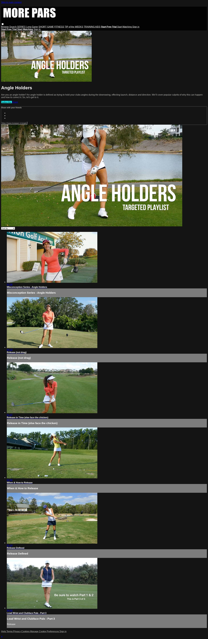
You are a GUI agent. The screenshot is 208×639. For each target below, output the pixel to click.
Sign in (135, 27)
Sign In (37, 29)
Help (4, 631)
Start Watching (124, 27)
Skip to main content (11, 2)
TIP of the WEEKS (74, 27)
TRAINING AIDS (92, 27)
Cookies (25, 631)
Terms (10, 631)
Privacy (17, 631)
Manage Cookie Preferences (44, 631)
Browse (5, 27)
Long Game (32, 27)
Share (15, 102)
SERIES (21, 27)
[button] (3, 24)
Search (13, 27)
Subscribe (6, 102)
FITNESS (59, 27)
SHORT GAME (46, 27)
